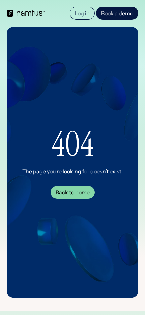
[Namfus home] (26, 13)
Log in (82, 13)
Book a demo (117, 13)
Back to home (73, 192)
